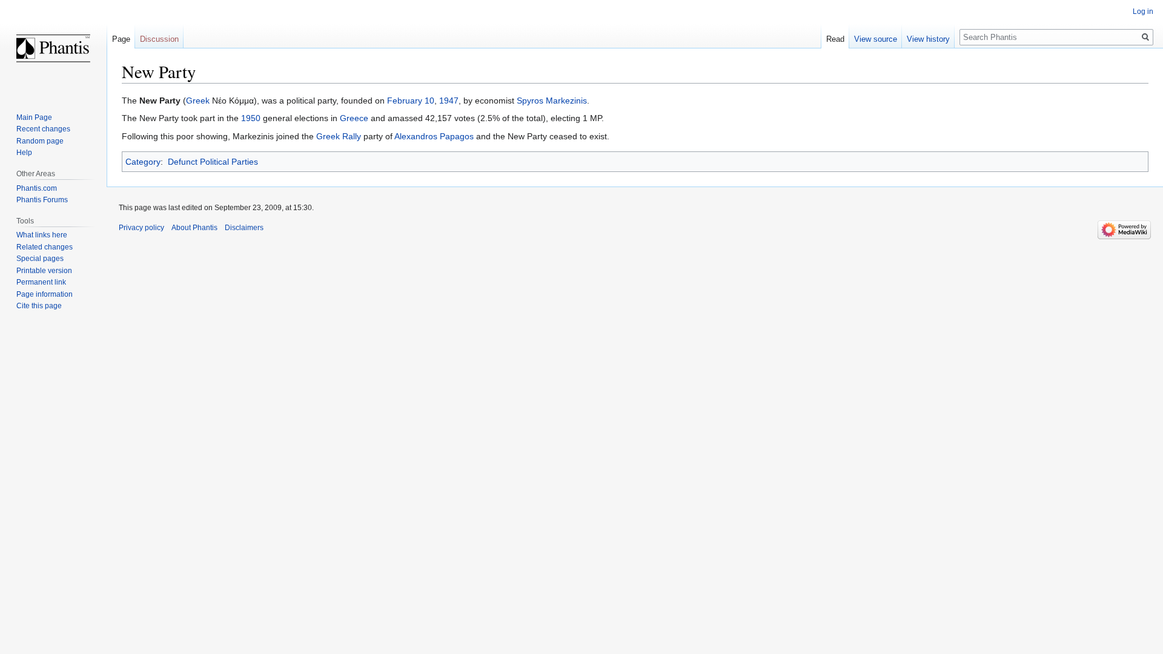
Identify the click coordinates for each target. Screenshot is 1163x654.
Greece (354, 118)
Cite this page (39, 306)
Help (24, 152)
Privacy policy (141, 227)
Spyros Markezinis (552, 100)
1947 (449, 100)
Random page (40, 141)
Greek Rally (338, 136)
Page (121, 39)
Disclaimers (244, 227)
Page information (44, 294)
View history (928, 39)
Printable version (44, 270)
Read (835, 39)
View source (875, 39)
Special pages (40, 258)
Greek (198, 100)
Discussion (159, 39)
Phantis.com (36, 188)
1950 (250, 118)
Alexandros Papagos (434, 136)
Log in (1143, 11)
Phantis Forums (42, 200)
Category (143, 162)
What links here (41, 235)
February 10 (410, 100)
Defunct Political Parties (213, 162)
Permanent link (41, 282)
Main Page (34, 117)
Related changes (44, 247)
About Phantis (194, 227)
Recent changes (43, 129)
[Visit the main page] (53, 48)
